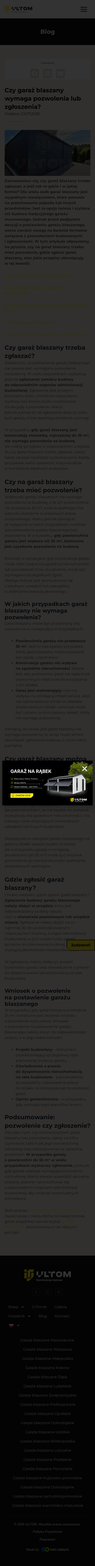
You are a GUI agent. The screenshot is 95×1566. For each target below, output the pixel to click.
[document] (47, 783)
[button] (84, 768)
